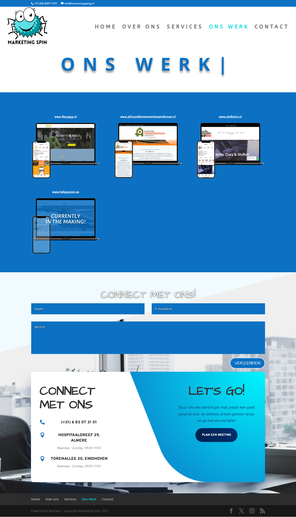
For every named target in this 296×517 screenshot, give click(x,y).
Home (106, 27)
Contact (272, 27)
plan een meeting (216, 435)
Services (185, 27)
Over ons (141, 27)
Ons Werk (229, 27)
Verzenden (247, 363)
